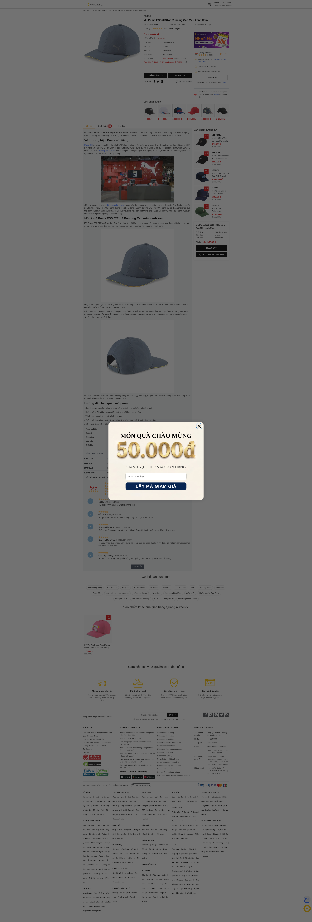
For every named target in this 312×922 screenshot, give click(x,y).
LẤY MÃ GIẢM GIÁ (156, 486)
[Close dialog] (199, 426)
